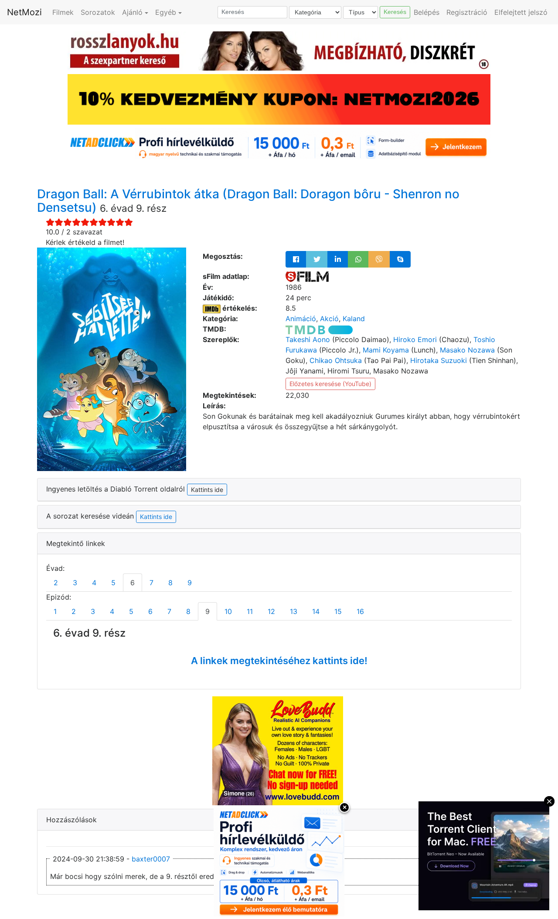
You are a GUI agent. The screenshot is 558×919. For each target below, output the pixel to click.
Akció (329, 318)
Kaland (354, 318)
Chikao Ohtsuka (336, 360)
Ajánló (132, 12)
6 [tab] (132, 582)
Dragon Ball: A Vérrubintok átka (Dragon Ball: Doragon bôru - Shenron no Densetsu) (248, 201)
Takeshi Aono (308, 339)
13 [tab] (293, 611)
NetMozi (24, 12)
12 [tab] (271, 611)
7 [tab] (151, 582)
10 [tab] (228, 611)
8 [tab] (170, 582)
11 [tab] (250, 611)
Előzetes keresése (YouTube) (330, 383)
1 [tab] (55, 611)
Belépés (426, 12)
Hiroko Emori (415, 339)
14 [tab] (316, 611)
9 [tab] (189, 582)
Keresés (395, 11)
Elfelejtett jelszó (521, 12)
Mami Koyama (386, 350)
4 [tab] (94, 582)
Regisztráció (466, 12)
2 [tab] (56, 582)
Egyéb (165, 12)
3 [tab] (75, 582)
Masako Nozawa (467, 350)
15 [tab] (338, 611)
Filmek (63, 12)
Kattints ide (156, 516)
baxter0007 (151, 859)
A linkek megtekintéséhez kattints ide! (279, 660)
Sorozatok (98, 12)
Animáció (301, 318)
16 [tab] (360, 611)
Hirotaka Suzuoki (438, 360)
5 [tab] (113, 582)
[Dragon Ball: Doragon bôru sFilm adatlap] (307, 276)
